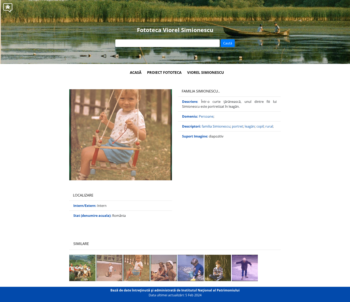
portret (237, 126)
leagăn (250, 126)
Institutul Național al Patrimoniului (210, 290)
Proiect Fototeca (164, 72)
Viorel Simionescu (205, 72)
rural (269, 126)
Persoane (206, 116)
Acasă (135, 72)
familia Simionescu (216, 126)
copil (260, 126)
